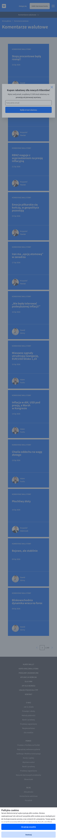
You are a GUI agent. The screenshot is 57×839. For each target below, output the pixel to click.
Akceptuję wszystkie (28, 827)
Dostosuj (28, 835)
